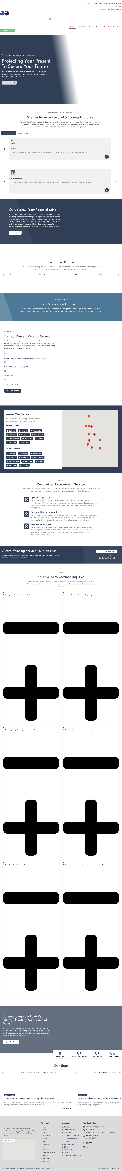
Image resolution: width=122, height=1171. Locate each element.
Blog (118, 27)
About (103, 27)
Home (72, 27)
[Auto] (13, 142)
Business (91, 27)
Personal (80, 27)
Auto (13, 148)
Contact (111, 27)
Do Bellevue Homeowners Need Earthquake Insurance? (29, 1098)
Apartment (16, 178)
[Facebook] (2, 13)
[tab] (8, 133)
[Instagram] (6, 13)
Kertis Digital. (50, 1168)
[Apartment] (13, 172)
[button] (4, 149)
